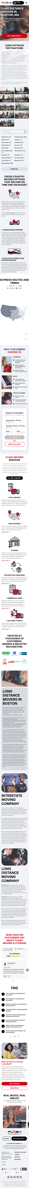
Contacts (4, 1164)
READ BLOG (14, 1088)
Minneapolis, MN (7, 163)
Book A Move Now (17, 3)
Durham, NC (19, 148)
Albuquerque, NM (20, 137)
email (7, 1138)
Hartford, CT (6, 155)
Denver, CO (18, 145)
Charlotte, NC (19, 142)
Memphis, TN (19, 160)
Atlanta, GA (5, 139)
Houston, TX (19, 155)
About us (4, 1162)
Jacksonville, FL (7, 158)
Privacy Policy (22, 1185)
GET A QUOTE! (16, 478)
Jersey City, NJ (20, 158)
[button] (1, 970)
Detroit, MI (5, 148)
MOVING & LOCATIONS (20, 1152)
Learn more (5, 532)
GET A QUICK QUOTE (18, 1138)
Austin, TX (18, 139)
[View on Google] (5, 963)
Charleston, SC (7, 142)
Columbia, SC (6, 145)
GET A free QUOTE (13, 36)
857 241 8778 (11, 213)
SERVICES (17, 1157)
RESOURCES (18, 1159)
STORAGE (17, 1154)
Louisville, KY (6, 160)
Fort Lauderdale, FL (7, 151)
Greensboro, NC (20, 150)
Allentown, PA (6, 137)
